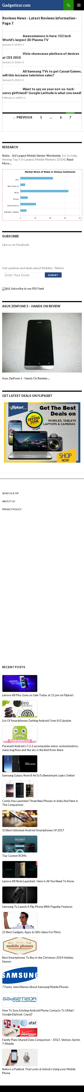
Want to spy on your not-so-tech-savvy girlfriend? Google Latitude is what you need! (41, 91)
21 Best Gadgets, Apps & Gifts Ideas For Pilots (31, 932)
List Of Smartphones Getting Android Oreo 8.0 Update (36, 720)
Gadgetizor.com (16, 5)
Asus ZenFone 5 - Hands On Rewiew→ (26, 378)
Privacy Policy (12, 509)
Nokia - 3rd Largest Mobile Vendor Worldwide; (31, 155)
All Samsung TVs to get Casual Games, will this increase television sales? (42, 73)
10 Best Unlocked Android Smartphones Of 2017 (33, 830)
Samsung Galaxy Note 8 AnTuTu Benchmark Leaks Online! (38, 775)
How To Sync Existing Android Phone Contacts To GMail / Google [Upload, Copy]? (38, 1012)
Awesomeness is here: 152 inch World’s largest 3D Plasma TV (36, 38)
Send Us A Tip (10, 493)
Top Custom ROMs (14, 855)
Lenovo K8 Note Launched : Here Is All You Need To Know (38, 881)
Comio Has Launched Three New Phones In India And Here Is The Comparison (40, 802)
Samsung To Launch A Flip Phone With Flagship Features (37, 906)
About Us (8, 501)
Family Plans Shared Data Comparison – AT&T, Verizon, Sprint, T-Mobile (41, 1041)
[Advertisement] (19, 588)
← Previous (22, 117)
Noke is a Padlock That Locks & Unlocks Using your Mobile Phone (38, 1071)
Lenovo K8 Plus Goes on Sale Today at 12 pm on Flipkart (37, 695)
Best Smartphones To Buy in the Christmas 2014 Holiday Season (37, 959)
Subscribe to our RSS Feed (27, 288)
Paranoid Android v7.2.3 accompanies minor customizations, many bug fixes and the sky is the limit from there (40, 748)
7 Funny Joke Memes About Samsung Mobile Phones (35, 987)
